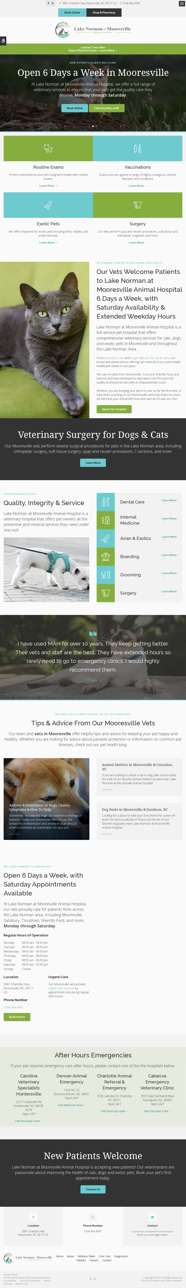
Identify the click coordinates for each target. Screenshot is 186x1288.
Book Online (72, 12)
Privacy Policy (10, 1274)
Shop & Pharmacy (104, 12)
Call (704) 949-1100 (27, 1121)
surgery (135, 358)
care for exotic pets (156, 358)
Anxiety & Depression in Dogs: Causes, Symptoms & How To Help (39, 807)
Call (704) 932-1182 (156, 1111)
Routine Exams (48, 167)
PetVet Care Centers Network (167, 1280)
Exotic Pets (48, 223)
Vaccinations (138, 167)
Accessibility (10, 1280)
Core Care (105, 1256)
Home (59, 1256)
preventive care (114, 358)
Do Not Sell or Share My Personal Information (27, 1277)
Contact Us (93, 1189)
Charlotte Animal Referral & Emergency (114, 1081)
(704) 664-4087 (131, 3)
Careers (94, 1260)
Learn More (46, 185)
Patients (81, 1260)
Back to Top (22, 1283)
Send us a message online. (152, 1234)
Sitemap (8, 1283)
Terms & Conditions (30, 1280)
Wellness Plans (86, 1256)
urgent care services (61, 988)
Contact (107, 1260)
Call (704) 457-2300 (113, 1111)
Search (47, 1280)
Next (121, 126)
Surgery (138, 223)
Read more (14, 834)
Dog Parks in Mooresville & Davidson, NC (135, 809)
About (70, 1256)
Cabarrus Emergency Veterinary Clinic (157, 1081)
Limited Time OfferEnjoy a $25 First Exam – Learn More (92, 49)
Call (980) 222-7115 (70, 1105)
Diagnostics (121, 1256)
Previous (65, 126)
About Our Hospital (114, 409)
